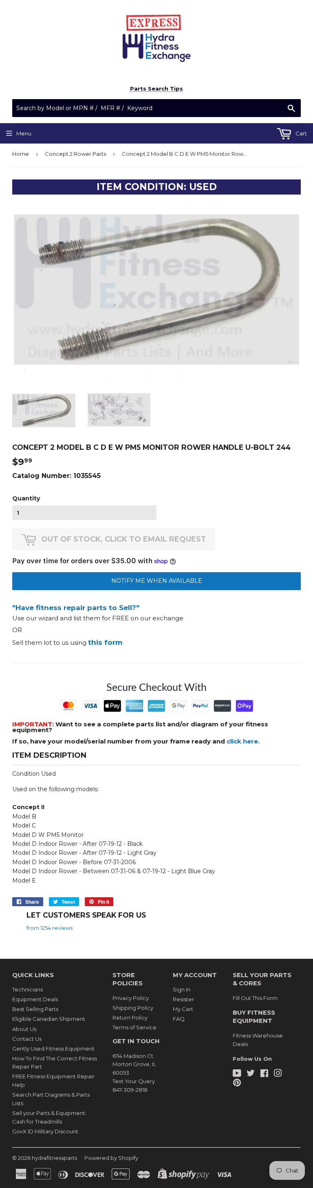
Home (20, 153)
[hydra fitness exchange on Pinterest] (237, 1083)
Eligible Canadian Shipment (48, 1018)
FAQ (179, 1018)
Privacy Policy (130, 998)
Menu (23, 133)
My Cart (183, 1009)
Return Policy (130, 1017)
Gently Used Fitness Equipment (53, 1048)
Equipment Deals (35, 999)
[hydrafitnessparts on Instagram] (278, 1074)
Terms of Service (134, 1027)
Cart (300, 133)
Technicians (27, 989)
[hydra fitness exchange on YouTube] (237, 1074)
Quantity (26, 498)
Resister (183, 999)
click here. (243, 741)
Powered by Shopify (111, 1158)
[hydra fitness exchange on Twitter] (251, 1074)
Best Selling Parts (35, 1009)
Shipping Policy (132, 1007)
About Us (24, 1029)
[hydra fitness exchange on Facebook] (264, 1074)
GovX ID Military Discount (45, 1131)
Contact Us (27, 1038)
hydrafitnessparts (54, 1158)
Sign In (181, 989)
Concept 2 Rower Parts (75, 153)
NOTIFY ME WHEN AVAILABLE (156, 580)
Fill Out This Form (255, 998)
